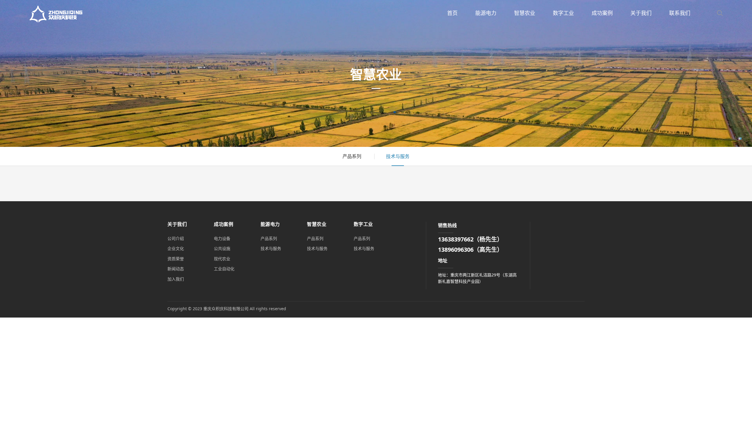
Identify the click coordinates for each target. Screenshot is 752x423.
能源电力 (485, 12)
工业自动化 (224, 268)
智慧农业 (524, 12)
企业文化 (175, 248)
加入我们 (175, 279)
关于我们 (641, 12)
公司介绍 (175, 238)
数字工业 (563, 12)
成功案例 (602, 12)
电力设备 (222, 238)
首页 (452, 12)
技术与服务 (397, 156)
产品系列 (352, 156)
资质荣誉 (175, 258)
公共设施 (222, 248)
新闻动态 (175, 268)
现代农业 (222, 258)
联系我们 (679, 12)
